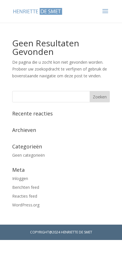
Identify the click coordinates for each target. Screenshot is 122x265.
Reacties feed (24, 196)
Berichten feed (25, 187)
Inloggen (20, 178)
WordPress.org (25, 205)
